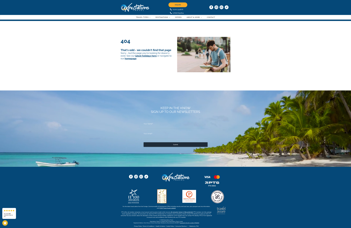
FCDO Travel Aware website (167, 208)
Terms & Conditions (148, 226)
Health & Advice (160, 226)
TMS (197, 226)
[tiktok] (227, 7)
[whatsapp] (221, 7)
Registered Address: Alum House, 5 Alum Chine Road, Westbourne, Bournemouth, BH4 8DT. (156, 223)
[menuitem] (143, 17)
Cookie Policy (170, 226)
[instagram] (216, 7)
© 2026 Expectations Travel (166, 220)
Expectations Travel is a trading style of (159, 221)
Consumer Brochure (181, 226)
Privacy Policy (138, 226)
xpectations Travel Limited (176, 221)
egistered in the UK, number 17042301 (189, 223)
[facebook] (211, 7)
